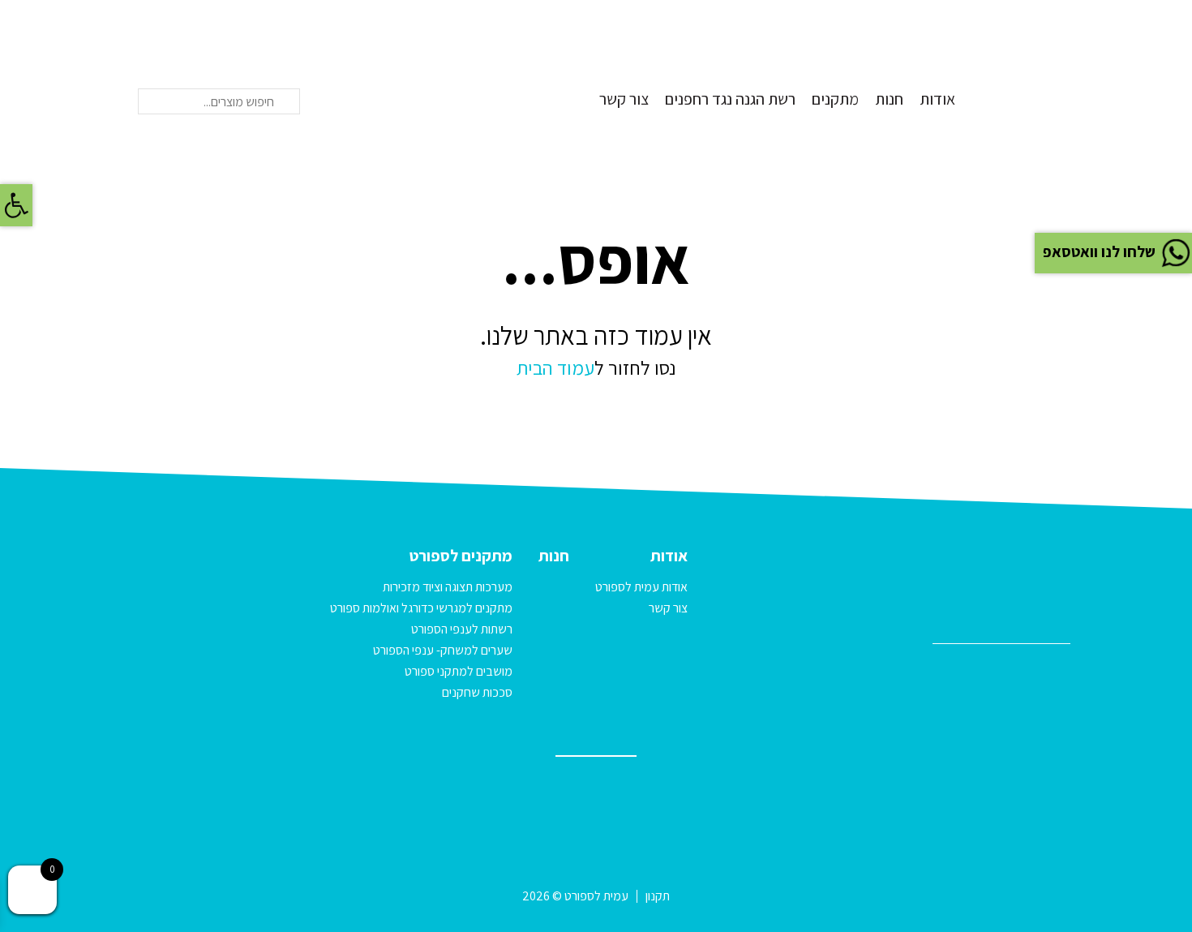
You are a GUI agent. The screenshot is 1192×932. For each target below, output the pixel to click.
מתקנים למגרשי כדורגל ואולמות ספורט (421, 607)
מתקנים (835, 99)
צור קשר (624, 99)
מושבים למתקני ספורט (458, 671)
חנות (889, 99)
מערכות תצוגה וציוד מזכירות (447, 586)
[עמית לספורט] (1029, 63)
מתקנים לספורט (460, 555)
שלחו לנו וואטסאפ (1099, 251)
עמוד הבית (555, 367)
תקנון (657, 895)
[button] (16, 205)
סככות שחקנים (477, 692)
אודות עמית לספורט (641, 586)
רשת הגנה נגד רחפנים (730, 99)
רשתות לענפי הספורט (461, 629)
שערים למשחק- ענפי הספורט (442, 650)
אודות (937, 99)
